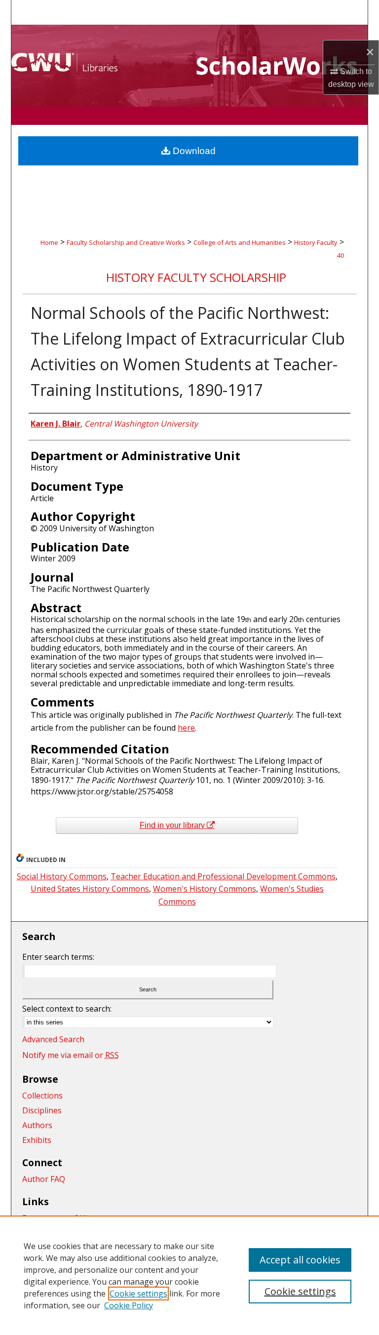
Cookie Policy (128, 1305)
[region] (189, 1275)
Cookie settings (138, 1293)
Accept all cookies (300, 1259)
